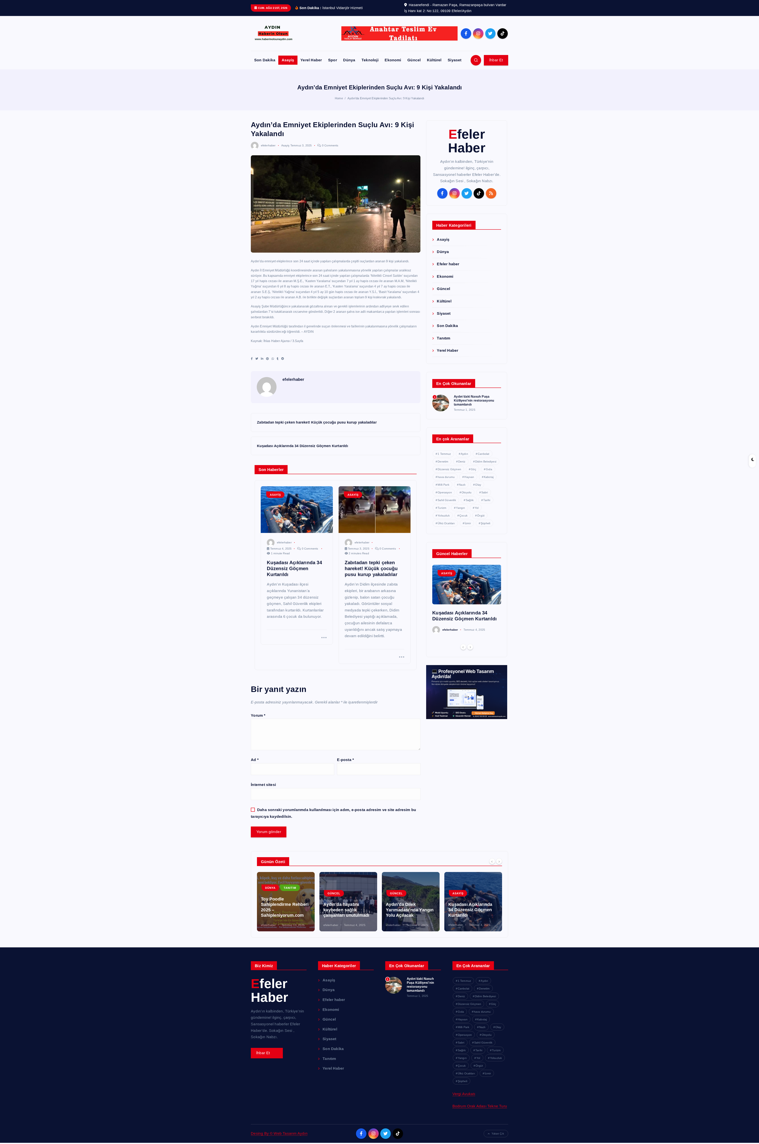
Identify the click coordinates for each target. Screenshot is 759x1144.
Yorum (258, 715)
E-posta (345, 760)
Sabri (484, 492)
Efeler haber (448, 264)
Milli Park (443, 484)
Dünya (349, 60)
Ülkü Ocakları (446, 523)
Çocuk (463, 515)
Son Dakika (264, 60)
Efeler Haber (466, 141)
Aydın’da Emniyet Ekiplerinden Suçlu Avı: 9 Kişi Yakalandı (385, 98)
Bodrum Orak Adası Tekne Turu (479, 1106)
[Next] (470, 647)
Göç (473, 469)
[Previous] (463, 647)
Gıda (489, 469)
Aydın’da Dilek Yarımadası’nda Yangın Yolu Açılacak (409, 910)
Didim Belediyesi (485, 461)
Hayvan (469, 477)
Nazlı (462, 484)
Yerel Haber (311, 60)
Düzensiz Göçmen (449, 469)
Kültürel (434, 60)
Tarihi (486, 500)
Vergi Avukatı (463, 1094)
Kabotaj (489, 477)
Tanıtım (443, 338)
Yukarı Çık (498, 1133)
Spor (332, 60)
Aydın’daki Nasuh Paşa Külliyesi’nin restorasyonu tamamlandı (474, 400)
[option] (466, 599)
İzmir (468, 523)
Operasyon (445, 492)
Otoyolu (466, 492)
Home (339, 98)
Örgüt (480, 515)
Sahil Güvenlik (447, 500)
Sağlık (470, 500)
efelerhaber (268, 145)
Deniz (461, 461)
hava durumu (446, 477)
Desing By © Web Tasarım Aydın (279, 1133)
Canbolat (483, 453)
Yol (477, 507)
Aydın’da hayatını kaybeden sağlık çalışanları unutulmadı (346, 910)
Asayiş (288, 60)
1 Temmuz (444, 453)
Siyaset (454, 60)
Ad (255, 760)
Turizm (442, 507)
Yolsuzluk (444, 515)
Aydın (464, 453)
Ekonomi (393, 60)
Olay (478, 484)
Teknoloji (370, 60)
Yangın (460, 507)
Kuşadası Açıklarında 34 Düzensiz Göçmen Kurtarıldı (470, 910)
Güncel (414, 60)
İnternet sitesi (263, 785)
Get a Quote (267, 1053)
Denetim (443, 461)
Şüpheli (485, 523)
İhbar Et (496, 60)
